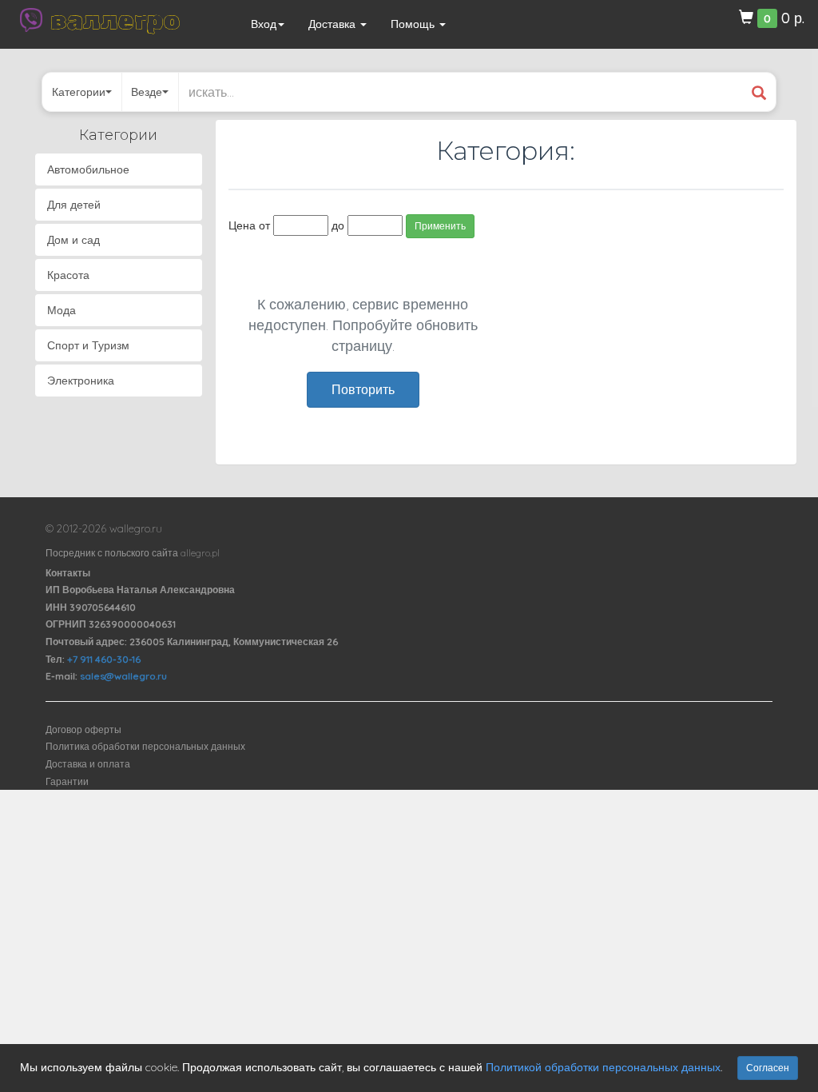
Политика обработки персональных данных (145, 746)
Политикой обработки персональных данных (603, 1067)
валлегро (115, 20)
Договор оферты (83, 729)
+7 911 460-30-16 (104, 659)
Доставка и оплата (88, 764)
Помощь (414, 24)
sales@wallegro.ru (123, 676)
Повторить (363, 389)
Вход (263, 24)
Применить (440, 226)
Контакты (68, 573)
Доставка (333, 24)
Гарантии (67, 781)
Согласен (767, 1068)
